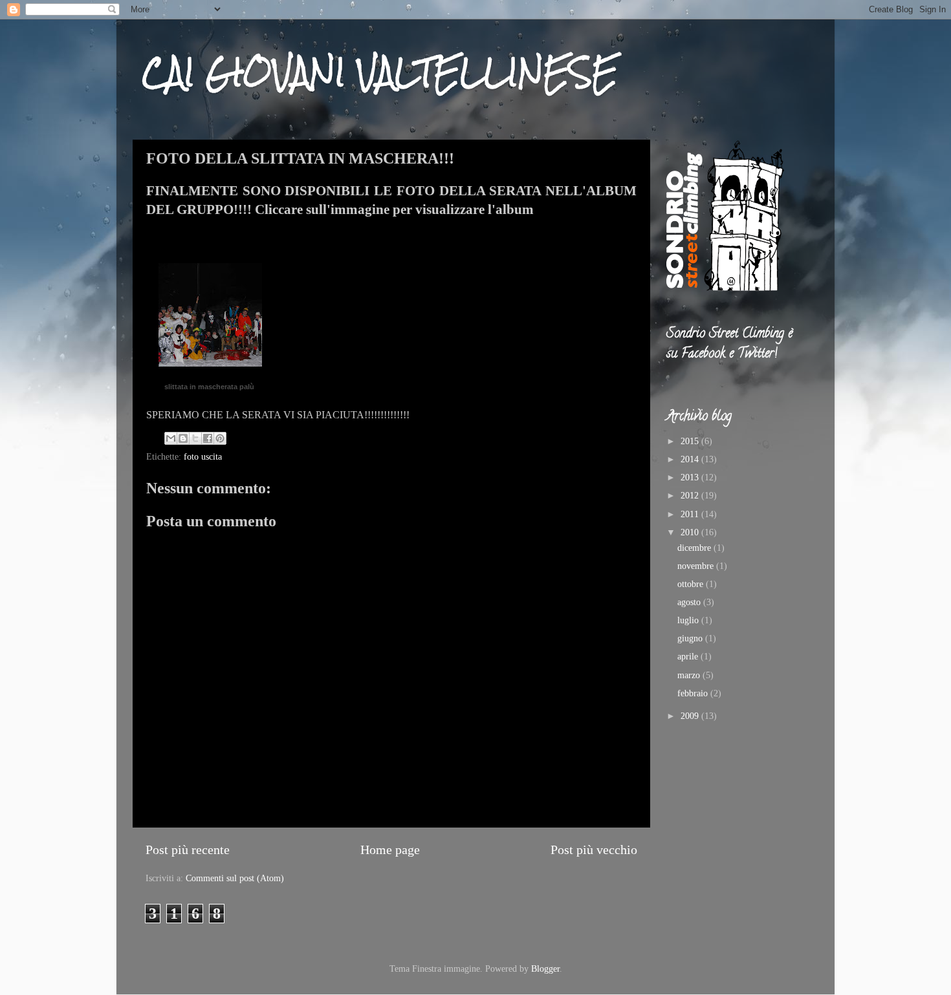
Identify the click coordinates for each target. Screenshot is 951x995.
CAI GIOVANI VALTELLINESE (380, 72)
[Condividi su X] (195, 438)
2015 (691, 441)
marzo (690, 675)
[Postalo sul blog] (183, 438)
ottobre (691, 584)
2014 (691, 459)
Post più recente (188, 849)
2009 (691, 716)
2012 (691, 495)
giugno (691, 638)
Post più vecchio (594, 849)
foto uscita (203, 456)
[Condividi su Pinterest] (219, 438)
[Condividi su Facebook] (207, 438)
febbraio (693, 693)
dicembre (695, 547)
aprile (689, 656)
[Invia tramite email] (170, 438)
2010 (691, 532)
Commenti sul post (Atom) (235, 878)
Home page (390, 849)
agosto (690, 602)
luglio (689, 620)
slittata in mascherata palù (209, 387)
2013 (691, 477)
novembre (696, 566)
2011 (691, 514)
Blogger (545, 968)
